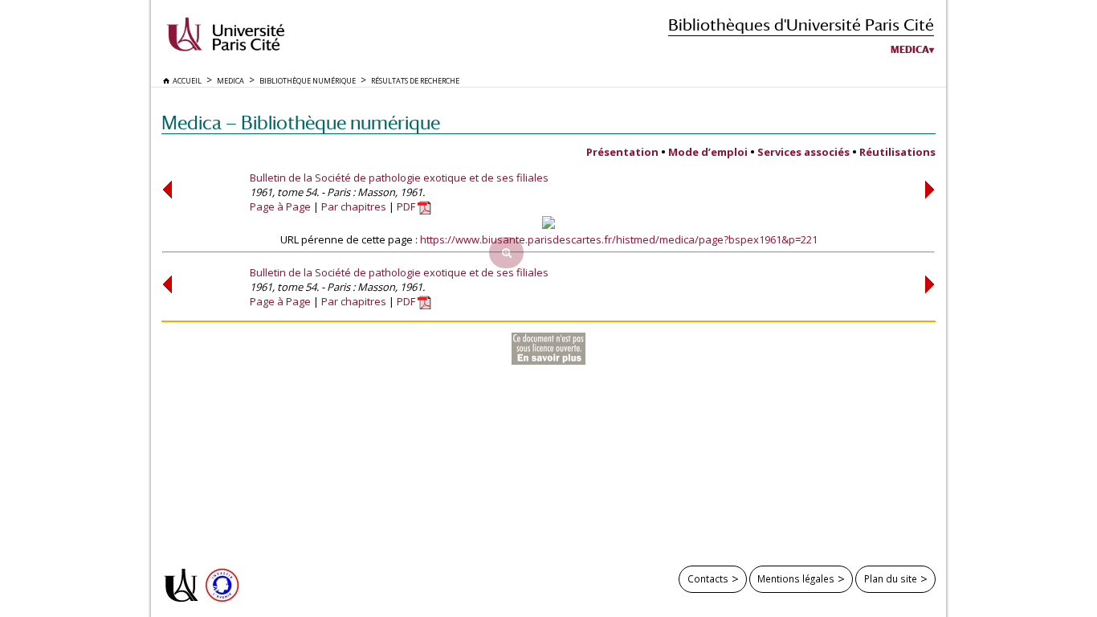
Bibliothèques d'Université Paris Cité (801, 24)
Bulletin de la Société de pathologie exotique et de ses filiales (399, 177)
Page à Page (280, 206)
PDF (407, 206)
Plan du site (890, 578)
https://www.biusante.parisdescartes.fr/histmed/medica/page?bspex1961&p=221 (619, 239)
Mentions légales (795, 578)
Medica (910, 49)
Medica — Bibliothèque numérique (300, 122)
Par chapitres (353, 206)
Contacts (707, 578)
